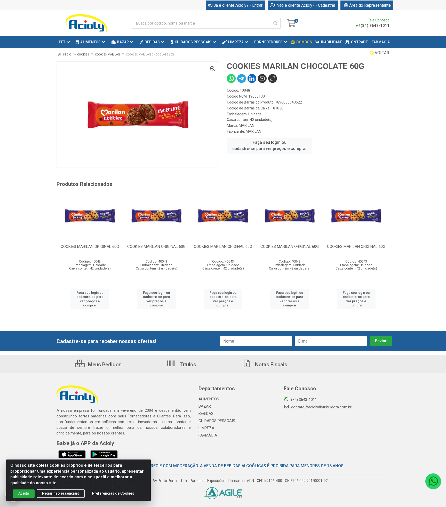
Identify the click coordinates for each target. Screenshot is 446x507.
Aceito (23, 493)
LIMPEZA (206, 428)
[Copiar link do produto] (272, 78)
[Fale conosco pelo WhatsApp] (433, 481)
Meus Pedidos (104, 364)
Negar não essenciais (60, 493)
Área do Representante (370, 5)
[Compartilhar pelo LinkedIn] (252, 78)
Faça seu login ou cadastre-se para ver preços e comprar (269, 145)
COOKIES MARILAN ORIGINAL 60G (90, 246)
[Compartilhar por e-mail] (262, 78)
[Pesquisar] (275, 23)
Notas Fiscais (270, 364)
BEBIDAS (205, 413)
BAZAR (204, 406)
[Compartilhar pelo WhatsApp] (231, 78)
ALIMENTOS (208, 399)
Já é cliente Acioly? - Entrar (237, 5)
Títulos (187, 364)
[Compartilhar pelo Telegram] (241, 78)
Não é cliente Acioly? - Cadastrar (305, 5)
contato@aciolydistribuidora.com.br (321, 407)
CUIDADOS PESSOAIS (216, 420)
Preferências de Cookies (113, 493)
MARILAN (246, 125)
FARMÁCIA (207, 435)
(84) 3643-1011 (375, 25)
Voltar (381, 52)
